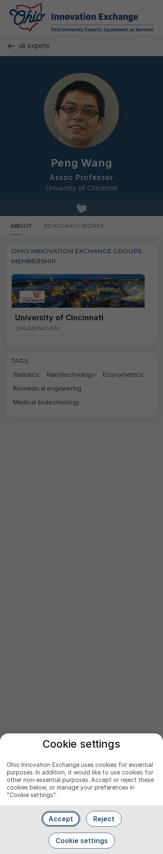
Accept (60, 819)
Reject (104, 819)
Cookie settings (82, 840)
